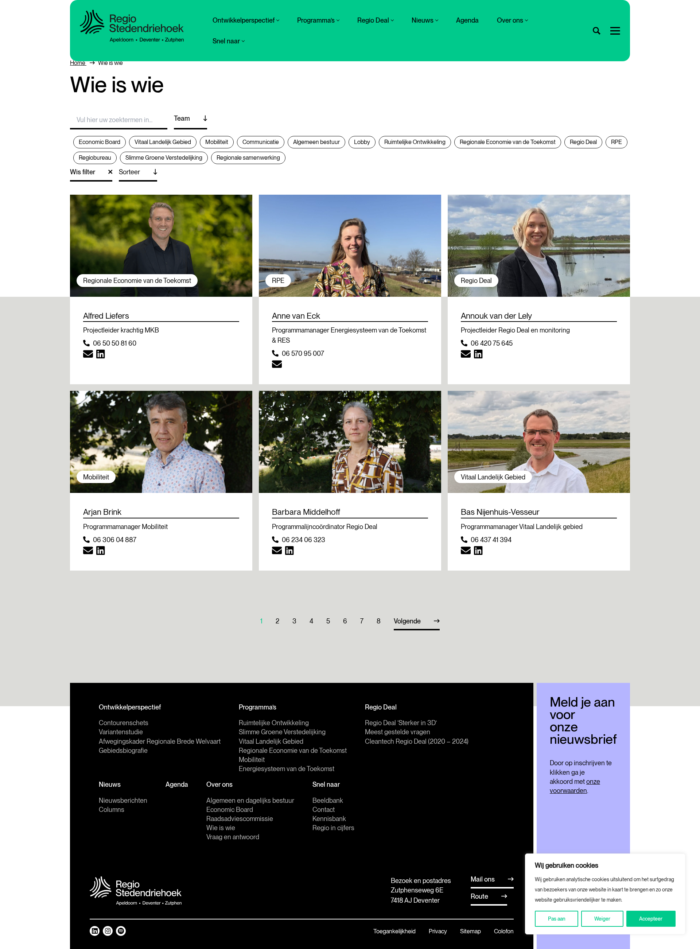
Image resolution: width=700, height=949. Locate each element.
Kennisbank (329, 818)
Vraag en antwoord (232, 837)
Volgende (407, 621)
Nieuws (422, 20)
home (78, 62)
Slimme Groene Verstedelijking (282, 732)
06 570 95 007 (303, 353)
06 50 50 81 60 (114, 343)
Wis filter (82, 172)
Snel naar (226, 41)
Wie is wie (220, 828)
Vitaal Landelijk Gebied (271, 741)
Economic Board (229, 809)
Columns (111, 809)
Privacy (438, 931)
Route (479, 896)
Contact (323, 809)
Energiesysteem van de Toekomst (286, 769)
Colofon (504, 931)
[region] (605, 893)
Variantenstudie (121, 732)
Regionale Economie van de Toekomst (293, 750)
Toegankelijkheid (394, 931)
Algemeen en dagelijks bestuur (250, 800)
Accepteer (650, 919)
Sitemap (470, 931)
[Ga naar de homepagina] (132, 26)
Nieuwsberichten (123, 800)
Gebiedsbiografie (123, 750)
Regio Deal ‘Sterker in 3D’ (401, 723)
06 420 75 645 (492, 343)
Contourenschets (123, 723)
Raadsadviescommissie (239, 818)
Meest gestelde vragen (397, 732)
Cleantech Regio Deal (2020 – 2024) (416, 741)
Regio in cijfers (333, 828)
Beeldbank (327, 800)
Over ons (510, 20)
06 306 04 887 (114, 540)
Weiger (602, 919)
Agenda (467, 20)
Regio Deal (373, 20)
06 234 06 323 (303, 540)
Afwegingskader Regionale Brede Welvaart (160, 741)
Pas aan (556, 919)
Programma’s (316, 20)
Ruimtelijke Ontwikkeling (274, 723)
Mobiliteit (252, 759)
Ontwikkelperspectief (244, 20)
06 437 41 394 (491, 540)
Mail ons (483, 879)
